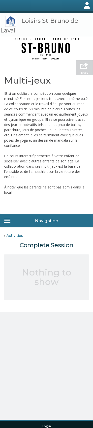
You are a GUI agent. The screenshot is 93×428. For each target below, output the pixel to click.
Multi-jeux (27, 80)
